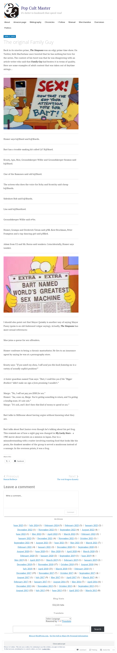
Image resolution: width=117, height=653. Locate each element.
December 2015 (23, 586)
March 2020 (89, 551)
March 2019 (52, 560)
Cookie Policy (46, 649)
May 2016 (76, 581)
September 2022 (68, 529)
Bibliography (35, 22)
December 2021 (44, 538)
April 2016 (92, 581)
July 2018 (27, 568)
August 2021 (42, 542)
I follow (61, 22)
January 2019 (90, 560)
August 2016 (59, 581)
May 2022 (36, 534)
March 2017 (88, 577)
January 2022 (24, 538)
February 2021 (25, 547)
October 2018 (67, 564)
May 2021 (75, 542)
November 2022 (46, 529)
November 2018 (45, 564)
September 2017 (87, 573)
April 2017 (71, 577)
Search (58, 625)
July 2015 (40, 590)
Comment (70, 512)
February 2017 (21, 581)
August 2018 (87, 564)
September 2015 (86, 586)
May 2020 (56, 551)
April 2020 (72, 551)
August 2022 (88, 529)
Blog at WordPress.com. (39, 636)
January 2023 (91, 525)
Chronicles (50, 22)
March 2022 (69, 534)
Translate (66, 621)
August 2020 (23, 551)
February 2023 (72, 525)
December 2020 (64, 547)
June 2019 (86, 555)
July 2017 (40, 577)
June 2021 (59, 542)
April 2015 (74, 590)
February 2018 (81, 568)
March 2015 (91, 590)
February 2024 (52, 525)
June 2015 (57, 590)
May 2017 (55, 577)
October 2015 (65, 586)
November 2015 (45, 586)
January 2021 (44, 547)
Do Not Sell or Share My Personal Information (69, 636)
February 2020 (27, 555)
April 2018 (43, 568)
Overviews (99, 22)
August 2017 (23, 577)
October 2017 (66, 573)
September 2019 (67, 555)
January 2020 (47, 555)
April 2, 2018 (10, 36)
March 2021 (91, 542)
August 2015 (22, 590)
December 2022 (24, 529)
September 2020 (86, 547)
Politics (7, 27)
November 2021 (66, 538)
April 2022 (52, 534)
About (7, 22)
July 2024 (33, 525)
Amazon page (19, 22)
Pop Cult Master (35, 8)
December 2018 (24, 564)
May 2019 (19, 560)
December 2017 (23, 573)
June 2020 (40, 551)
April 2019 (35, 560)
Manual (71, 22)
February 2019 (71, 560)
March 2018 (61, 568)
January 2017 (40, 581)
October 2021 (86, 538)
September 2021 (22, 542)
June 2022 (21, 534)
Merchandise (85, 22)
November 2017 (46, 573)
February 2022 (88, 534)
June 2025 (18, 525)
